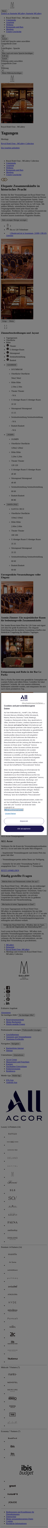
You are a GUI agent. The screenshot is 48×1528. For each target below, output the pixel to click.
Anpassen (24, 821)
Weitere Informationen (14, 810)
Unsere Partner (10, 813)
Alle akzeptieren (23, 829)
